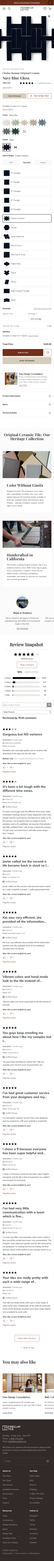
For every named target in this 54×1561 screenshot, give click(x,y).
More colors (24, 131)
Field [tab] (11, 162)
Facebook (34, 1533)
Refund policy (35, 1553)
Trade (5, 1516)
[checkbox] (47, 352)
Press (5, 1498)
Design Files (7, 1533)
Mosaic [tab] (43, 162)
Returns (33, 1485)
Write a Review (27, 665)
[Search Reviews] (49, 705)
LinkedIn (33, 1542)
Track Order (35, 1476)
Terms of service (21, 1553)
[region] (27, 2)
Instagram (34, 1516)
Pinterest (33, 1529)
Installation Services (11, 1489)
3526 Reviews (44, 83)
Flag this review (9, 772)
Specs (5, 1529)
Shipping (33, 1489)
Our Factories (22, 628)
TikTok (32, 1520)
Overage (33, 314)
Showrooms (8, 1494)
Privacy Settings (36, 1498)
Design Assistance (10, 1525)
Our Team (7, 1480)
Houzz (32, 1525)
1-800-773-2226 (16, 1439)
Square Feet (8, 314)
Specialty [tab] (27, 162)
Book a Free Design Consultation (27, 3)
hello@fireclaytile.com (17, 1441)
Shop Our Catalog (10, 1542)
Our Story (7, 1476)
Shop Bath (49, 1413)
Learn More (7, 1413)
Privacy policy (7, 1553)
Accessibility (35, 1503)
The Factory (8, 1485)
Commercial (8, 1520)
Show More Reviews (27, 1338)
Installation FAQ (9, 1538)
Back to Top (28, 1348)
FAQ (31, 1480)
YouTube (33, 1538)
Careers (6, 1503)
